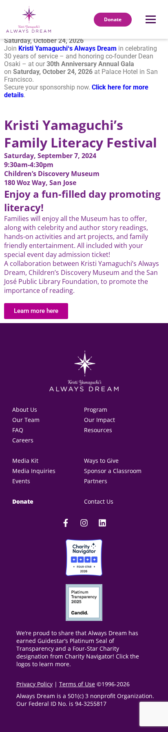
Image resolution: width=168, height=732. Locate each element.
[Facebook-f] (65, 523)
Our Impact (99, 420)
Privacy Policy (34, 684)
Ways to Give (101, 460)
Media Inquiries (33, 471)
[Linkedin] (102, 523)
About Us (24, 409)
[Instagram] (84, 523)
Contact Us (98, 501)
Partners (95, 481)
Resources (98, 430)
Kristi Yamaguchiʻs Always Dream (67, 48)
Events (21, 481)
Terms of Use (77, 684)
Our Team (26, 420)
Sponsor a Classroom (112, 471)
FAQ (17, 430)
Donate (22, 501)
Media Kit (26, 460)
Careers (22, 440)
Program (95, 409)
